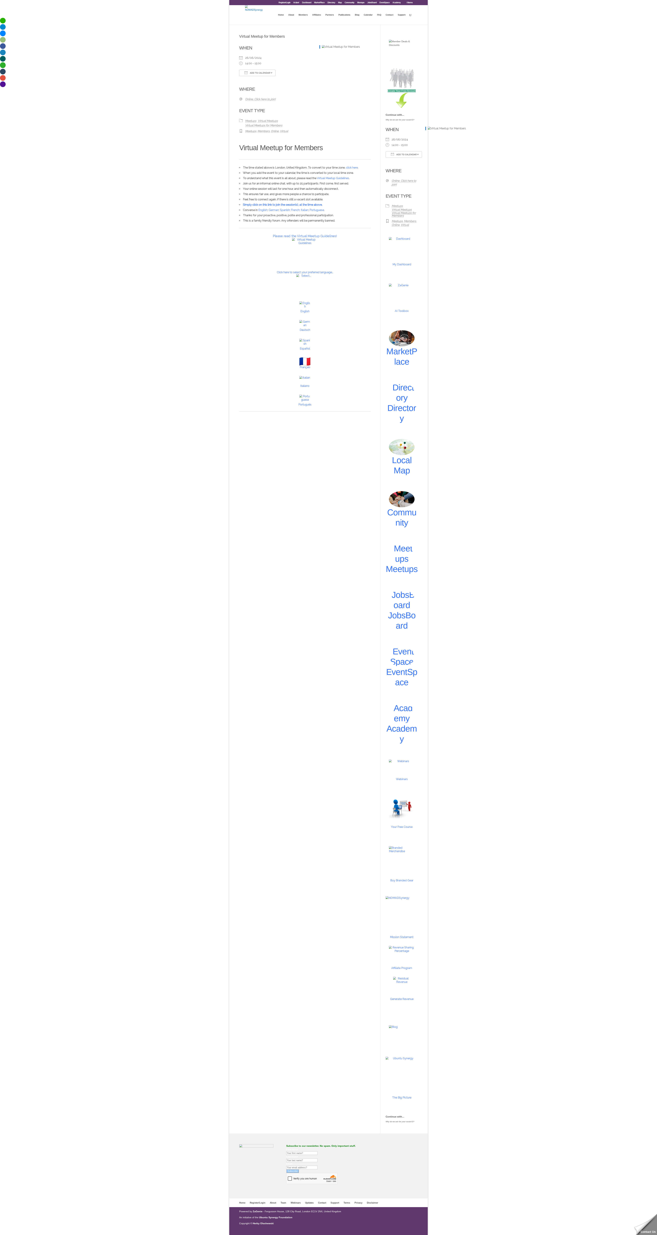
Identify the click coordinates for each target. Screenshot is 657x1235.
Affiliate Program (401, 968)
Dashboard (306, 3)
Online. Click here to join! (260, 99)
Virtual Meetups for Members (263, 125)
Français (305, 367)
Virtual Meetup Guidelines (333, 178)
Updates (309, 1202)
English (262, 210)
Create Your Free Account (402, 90)
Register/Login (284, 3)
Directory (331, 3)
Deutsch (305, 330)
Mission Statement (402, 937)
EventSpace (384, 3)
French (295, 210)
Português (304, 404)
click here (352, 167)
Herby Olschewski (263, 1223)
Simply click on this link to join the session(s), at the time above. (282, 204)
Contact (389, 15)
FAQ (379, 15)
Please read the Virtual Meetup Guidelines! (305, 236)
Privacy (358, 1202)
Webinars (402, 779)
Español (305, 348)
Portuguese (317, 210)
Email (289, 1163)
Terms (347, 1202)
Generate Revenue (402, 999)
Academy (396, 3)
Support (401, 15)
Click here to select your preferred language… (305, 272)
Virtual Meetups (268, 120)
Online (275, 131)
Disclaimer (372, 1202)
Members (303, 15)
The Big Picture (401, 1097)
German (274, 210)
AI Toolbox (402, 311)
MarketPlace (319, 3)
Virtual (284, 131)
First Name (292, 1149)
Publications (344, 15)
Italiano (305, 385)
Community (349, 3)
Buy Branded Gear (401, 880)
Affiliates (316, 15)
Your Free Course (402, 827)
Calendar (368, 15)
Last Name (292, 1156)
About (291, 15)
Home (281, 15)
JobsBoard (372, 3)
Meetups (360, 3)
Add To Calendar (259, 73)
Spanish (285, 210)
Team (283, 1202)
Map (340, 3)
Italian (304, 210)
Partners (329, 15)
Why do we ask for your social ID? (400, 120)
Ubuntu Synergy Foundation (275, 1217)
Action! (296, 3)
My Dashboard (401, 264)
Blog (357, 15)
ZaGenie (257, 1211)
